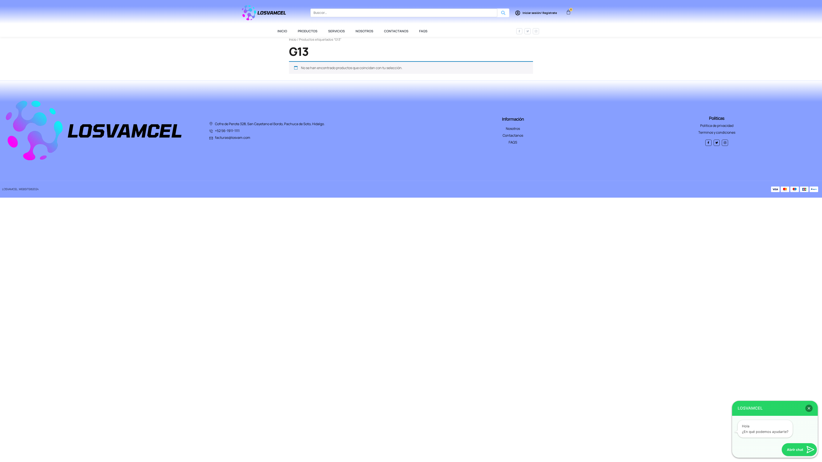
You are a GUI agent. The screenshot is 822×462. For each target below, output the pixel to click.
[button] (809, 408)
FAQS (423, 31)
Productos (307, 31)
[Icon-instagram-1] (536, 31)
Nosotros (364, 31)
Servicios (336, 31)
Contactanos (396, 31)
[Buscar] (503, 13)
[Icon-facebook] (519, 31)
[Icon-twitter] (527, 31)
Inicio (282, 31)
